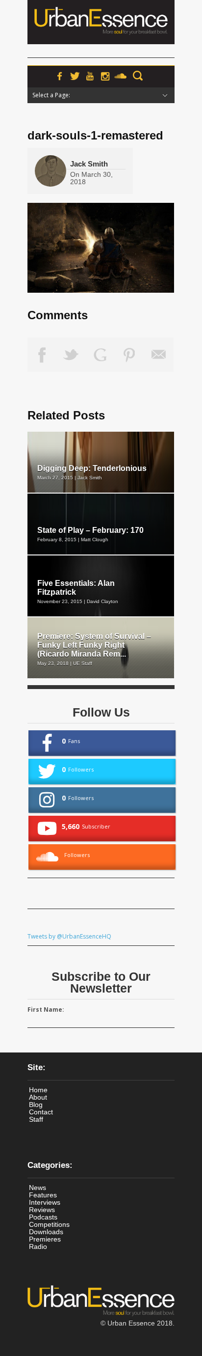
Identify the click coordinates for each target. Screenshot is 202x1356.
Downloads (46, 1232)
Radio (38, 1246)
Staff (36, 1119)
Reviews (42, 1210)
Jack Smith (89, 164)
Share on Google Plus (100, 354)
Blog (36, 1104)
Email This (159, 354)
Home (38, 1090)
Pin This (130, 354)
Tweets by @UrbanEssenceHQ (69, 936)
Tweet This (71, 354)
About (38, 1097)
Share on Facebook (42, 354)
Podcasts (43, 1217)
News (37, 1187)
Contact (41, 1112)
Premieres (45, 1239)
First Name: (45, 1009)
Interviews (44, 1202)
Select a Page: (51, 95)
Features (43, 1195)
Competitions (49, 1224)
